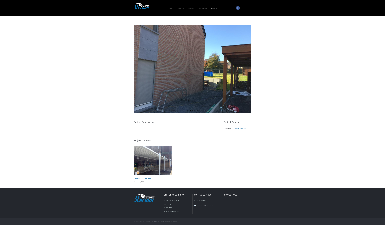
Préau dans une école (143, 179)
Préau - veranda (240, 129)
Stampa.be (156, 221)
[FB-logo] (238, 6)
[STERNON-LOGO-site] (141, 4)
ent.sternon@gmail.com (204, 206)
